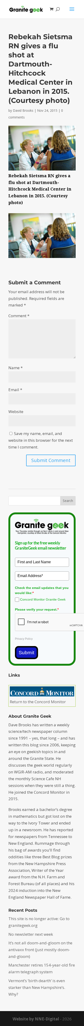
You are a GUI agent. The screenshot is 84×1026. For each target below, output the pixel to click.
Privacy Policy (24, 638)
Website (15, 411)
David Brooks (23, 110)
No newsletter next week (30, 934)
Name (15, 367)
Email (15, 389)
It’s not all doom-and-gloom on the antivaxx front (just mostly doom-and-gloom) (40, 949)
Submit (26, 652)
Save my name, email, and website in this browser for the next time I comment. (40, 440)
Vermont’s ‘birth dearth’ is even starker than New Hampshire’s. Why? (36, 987)
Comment (18, 315)
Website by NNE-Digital (36, 1019)
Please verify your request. (37, 609)
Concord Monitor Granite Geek (43, 599)
